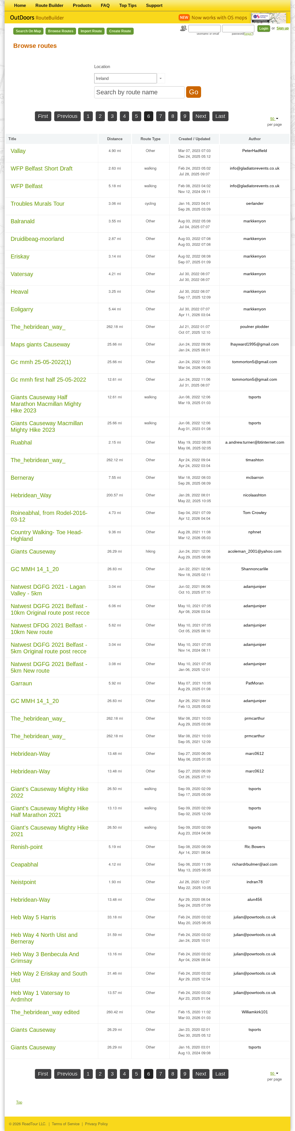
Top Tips (128, 5)
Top (19, 1102)
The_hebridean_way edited (45, 1012)
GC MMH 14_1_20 (35, 569)
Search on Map (28, 31)
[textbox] (125, 78)
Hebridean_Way (31, 495)
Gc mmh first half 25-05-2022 (48, 379)
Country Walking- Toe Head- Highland (47, 535)
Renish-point (27, 847)
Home (20, 5)
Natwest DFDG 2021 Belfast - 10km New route (49, 628)
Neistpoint (23, 882)
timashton (255, 459)
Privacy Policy (96, 1123)
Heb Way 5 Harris (33, 917)
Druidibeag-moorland (37, 239)
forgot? (248, 33)
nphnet (254, 532)
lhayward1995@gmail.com (254, 344)
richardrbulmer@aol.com (254, 864)
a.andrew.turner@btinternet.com (254, 442)
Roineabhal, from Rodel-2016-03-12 (49, 516)
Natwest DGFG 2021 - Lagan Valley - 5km (48, 590)
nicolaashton (254, 495)
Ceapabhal (24, 864)
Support (154, 5)
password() (243, 33)
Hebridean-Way (30, 754)
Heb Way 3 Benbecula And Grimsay (45, 957)
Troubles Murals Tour (38, 203)
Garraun (21, 683)
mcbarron (255, 477)
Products (82, 5)
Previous (67, 116)
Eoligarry (22, 309)
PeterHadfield (254, 150)
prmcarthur (255, 718)
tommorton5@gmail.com (254, 361)
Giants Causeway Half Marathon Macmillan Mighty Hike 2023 (46, 404)
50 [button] (272, 118)
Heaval (19, 291)
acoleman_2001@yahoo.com (254, 551)
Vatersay (22, 274)
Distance (114, 139)
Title (12, 139)
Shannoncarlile (254, 569)
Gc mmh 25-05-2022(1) (41, 362)
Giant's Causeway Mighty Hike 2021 (49, 830)
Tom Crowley (254, 512)
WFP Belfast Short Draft (42, 168)
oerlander (255, 203)
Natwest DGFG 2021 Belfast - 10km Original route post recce (50, 609)
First (43, 116)
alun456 (254, 899)
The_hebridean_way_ (38, 327)
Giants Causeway (33, 551)
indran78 (255, 881)
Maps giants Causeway (40, 344)
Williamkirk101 (255, 1012)
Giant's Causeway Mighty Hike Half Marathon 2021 (49, 811)
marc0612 (254, 753)
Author (255, 139)
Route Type (150, 139)
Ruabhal (21, 442)
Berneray (22, 477)
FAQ (105, 5)
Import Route (91, 31)
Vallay (18, 151)
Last (220, 116)
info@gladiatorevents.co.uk (254, 168)
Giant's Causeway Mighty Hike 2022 (49, 792)
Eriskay (20, 256)
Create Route (120, 31)
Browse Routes (60, 31)
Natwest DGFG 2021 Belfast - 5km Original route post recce (49, 648)
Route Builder (49, 5)
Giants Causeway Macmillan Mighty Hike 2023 (47, 426)
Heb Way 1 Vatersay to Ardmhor (40, 996)
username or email (208, 33)
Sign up (283, 28)
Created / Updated (194, 139)
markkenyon (254, 221)
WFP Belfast (27, 186)
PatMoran (255, 683)
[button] (160, 78)
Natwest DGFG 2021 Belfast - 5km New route (49, 667)
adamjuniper (254, 586)
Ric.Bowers (255, 846)
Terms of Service (66, 1123)
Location (102, 66)
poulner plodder (254, 326)
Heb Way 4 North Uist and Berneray (44, 938)
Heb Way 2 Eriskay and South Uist (49, 976)
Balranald (23, 221)
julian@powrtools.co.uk (255, 917)
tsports (255, 397)
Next (201, 116)
